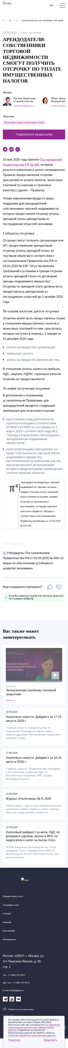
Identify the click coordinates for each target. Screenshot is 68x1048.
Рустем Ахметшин (24, 98)
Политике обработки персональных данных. (32, 1035)
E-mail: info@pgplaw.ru (13, 990)
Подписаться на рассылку (34, 134)
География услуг (11, 905)
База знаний (9, 931)
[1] (15, 190)
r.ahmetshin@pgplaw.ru (23, 106)
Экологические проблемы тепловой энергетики (31, 692)
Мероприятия (9, 939)
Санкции (7, 913)
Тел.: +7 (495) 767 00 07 (14, 975)
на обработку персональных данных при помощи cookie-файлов (34, 1028)
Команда (7, 922)
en (17, 149)
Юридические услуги (13, 896)
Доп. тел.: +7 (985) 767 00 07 (16, 983)
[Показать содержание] (62, 5)
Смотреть (10, 700)
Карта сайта (8, 1015)
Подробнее (14, 1040)
